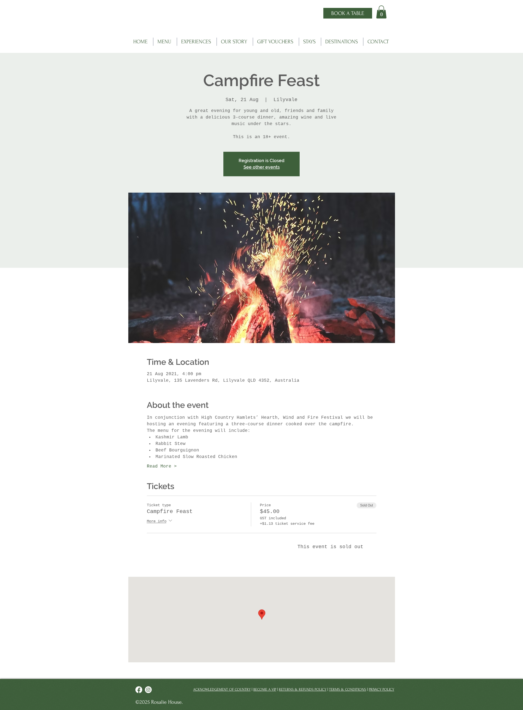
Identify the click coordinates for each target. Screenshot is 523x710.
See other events (262, 167)
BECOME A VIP (264, 689)
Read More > (162, 466)
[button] (381, 12)
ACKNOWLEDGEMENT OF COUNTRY (222, 689)
